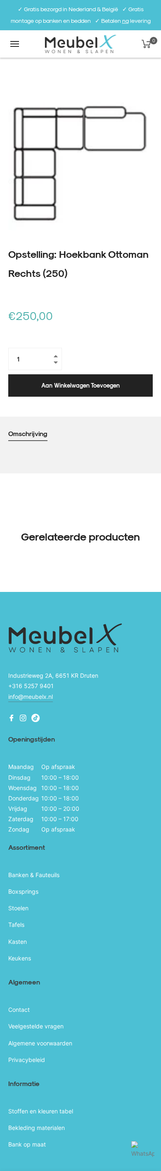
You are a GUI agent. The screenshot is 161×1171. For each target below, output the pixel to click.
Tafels (16, 924)
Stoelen (18, 908)
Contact (19, 1009)
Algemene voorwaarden (40, 1043)
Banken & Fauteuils (33, 874)
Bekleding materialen (36, 1127)
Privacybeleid (26, 1059)
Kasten (17, 941)
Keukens (19, 958)
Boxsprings (23, 891)
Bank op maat (27, 1144)
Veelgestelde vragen (36, 1026)
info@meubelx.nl (30, 696)
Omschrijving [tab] (27, 433)
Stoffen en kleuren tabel (40, 1111)
